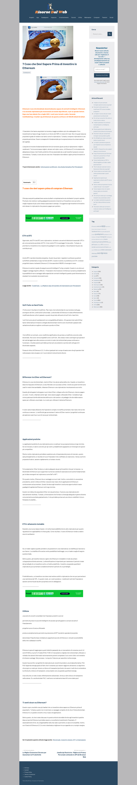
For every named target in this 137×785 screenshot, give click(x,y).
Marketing (96, 289)
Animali (96, 273)
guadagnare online (108, 234)
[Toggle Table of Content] (33, 182)
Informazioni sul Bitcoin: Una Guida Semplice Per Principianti (62, 167)
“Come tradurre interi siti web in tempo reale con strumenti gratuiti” (102, 191)
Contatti (26, 770)
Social (111, 17)
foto (99, 231)
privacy (98, 244)
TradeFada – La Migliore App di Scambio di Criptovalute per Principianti (56, 286)
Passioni (104, 17)
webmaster (108, 250)
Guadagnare (44, 17)
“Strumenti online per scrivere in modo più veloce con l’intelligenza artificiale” (102, 209)
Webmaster (87, 17)
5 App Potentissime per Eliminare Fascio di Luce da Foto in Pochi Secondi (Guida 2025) (102, 156)
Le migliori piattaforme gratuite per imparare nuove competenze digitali (102, 145)
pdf (93, 244)
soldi (110, 247)
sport (93, 249)
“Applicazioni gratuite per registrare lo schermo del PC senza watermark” (103, 180)
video (103, 250)
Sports (95, 298)
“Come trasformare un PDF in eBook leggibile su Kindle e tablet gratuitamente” (102, 162)
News (95, 291)
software (106, 247)
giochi (108, 231)
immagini (98, 237)
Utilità (80, 17)
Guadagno (94, 236)
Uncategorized (97, 302)
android (99, 226)
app (103, 226)
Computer (97, 17)
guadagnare (99, 234)
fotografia (102, 231)
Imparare (53, 17)
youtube (94, 256)
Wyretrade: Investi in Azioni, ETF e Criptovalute (69, 740)
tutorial (99, 250)
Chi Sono (26, 767)
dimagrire (99, 229)
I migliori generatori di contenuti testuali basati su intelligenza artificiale (102, 125)
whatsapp (94, 253)
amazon (94, 226)
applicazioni (108, 226)
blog (93, 229)
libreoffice (101, 239)
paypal (109, 242)
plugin (95, 244)
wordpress (102, 253)
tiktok (95, 250)
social (93, 247)
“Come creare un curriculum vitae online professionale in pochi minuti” (102, 173)
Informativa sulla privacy (99, 82)
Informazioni (97, 284)
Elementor (104, 229)
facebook (94, 231)
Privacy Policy (28, 772)
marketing (95, 242)
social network (99, 247)
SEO (102, 244)
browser (95, 229)
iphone (97, 239)
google (93, 234)
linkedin (106, 239)
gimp (106, 231)
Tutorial (73, 17)
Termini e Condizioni (29, 774)
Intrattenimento (64, 17)
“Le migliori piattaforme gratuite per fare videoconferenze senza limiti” (102, 202)
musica (100, 242)
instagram (103, 237)
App (37, 17)
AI (92, 226)
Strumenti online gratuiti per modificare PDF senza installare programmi (102, 109)
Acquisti (31, 17)
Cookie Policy (28, 776)
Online (105, 242)
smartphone (106, 244)
